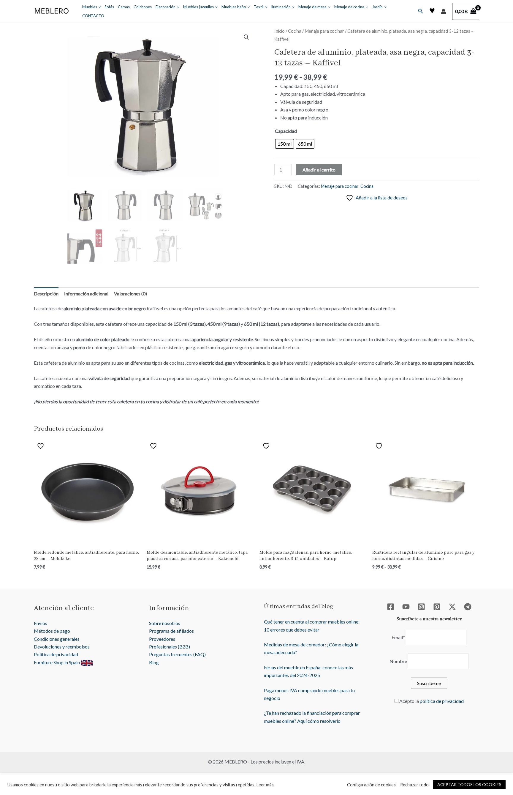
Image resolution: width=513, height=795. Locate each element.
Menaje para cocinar (324, 31)
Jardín (377, 6)
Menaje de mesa (312, 6)
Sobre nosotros (164, 623)
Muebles (89, 6)
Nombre (398, 661)
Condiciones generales (57, 639)
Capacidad (286, 131)
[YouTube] (406, 606)
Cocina (294, 31)
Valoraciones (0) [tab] (130, 293)
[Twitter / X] (452, 606)
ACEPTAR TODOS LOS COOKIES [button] (469, 784)
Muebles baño (233, 6)
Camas (124, 6)
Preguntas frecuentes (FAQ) (177, 654)
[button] (98, 6)
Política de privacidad (56, 654)
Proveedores (162, 639)
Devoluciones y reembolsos (62, 646)
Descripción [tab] (46, 293)
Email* (398, 637)
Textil (259, 6)
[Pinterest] (437, 606)
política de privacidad (442, 701)
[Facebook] (390, 606)
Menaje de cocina (349, 6)
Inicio (279, 31)
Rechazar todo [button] (414, 784)
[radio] (285, 143)
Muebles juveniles (198, 6)
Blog (154, 662)
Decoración (165, 6)
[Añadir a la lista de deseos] (41, 445)
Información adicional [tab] (86, 293)
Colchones (143, 6)
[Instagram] (421, 606)
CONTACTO (93, 15)
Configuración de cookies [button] (371, 784)
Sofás (109, 6)
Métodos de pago (52, 631)
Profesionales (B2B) (169, 646)
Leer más (265, 784)
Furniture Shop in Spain (57, 662)
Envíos (40, 623)
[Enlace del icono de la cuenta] (443, 11)
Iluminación (281, 6)
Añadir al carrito (319, 169)
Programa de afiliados (171, 631)
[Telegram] (467, 606)
